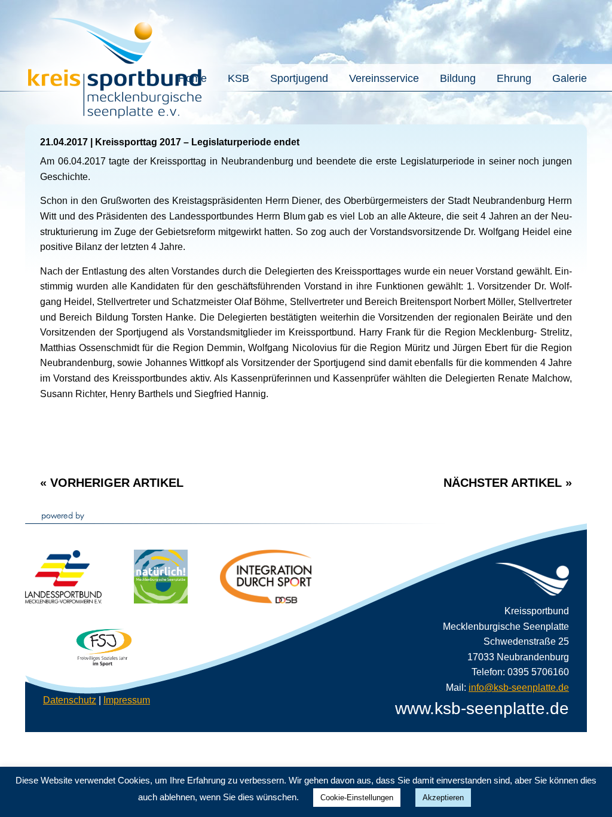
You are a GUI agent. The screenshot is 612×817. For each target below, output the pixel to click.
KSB (238, 78)
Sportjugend (299, 78)
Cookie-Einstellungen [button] (356, 797)
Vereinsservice (384, 78)
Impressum (126, 700)
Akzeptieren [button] (443, 797)
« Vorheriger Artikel (111, 482)
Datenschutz (69, 700)
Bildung (458, 78)
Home (192, 78)
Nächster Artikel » (507, 482)
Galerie (569, 78)
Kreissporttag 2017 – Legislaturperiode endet (197, 142)
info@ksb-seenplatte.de (519, 687)
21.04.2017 (64, 142)
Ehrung (514, 78)
